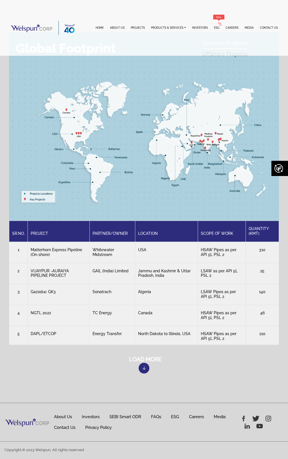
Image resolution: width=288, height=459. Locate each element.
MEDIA (249, 27)
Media (220, 417)
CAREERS (232, 27)
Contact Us (64, 427)
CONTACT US (269, 27)
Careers (196, 417)
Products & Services (167, 27)
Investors (200, 27)
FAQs (156, 417)
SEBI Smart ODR (125, 417)
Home (100, 27)
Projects (138, 27)
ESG (216, 27)
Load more (145, 359)
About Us (117, 27)
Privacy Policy (98, 427)
